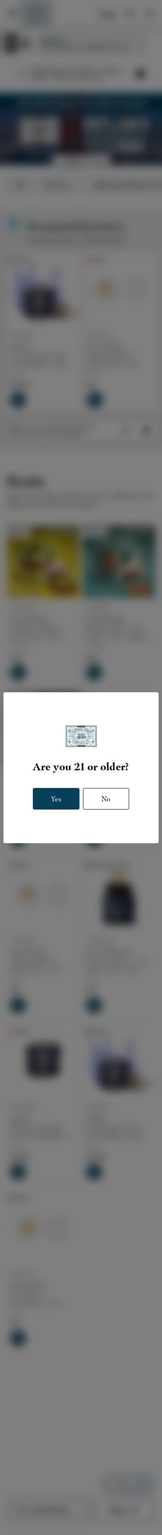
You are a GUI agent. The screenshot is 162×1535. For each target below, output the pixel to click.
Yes (56, 799)
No (106, 799)
